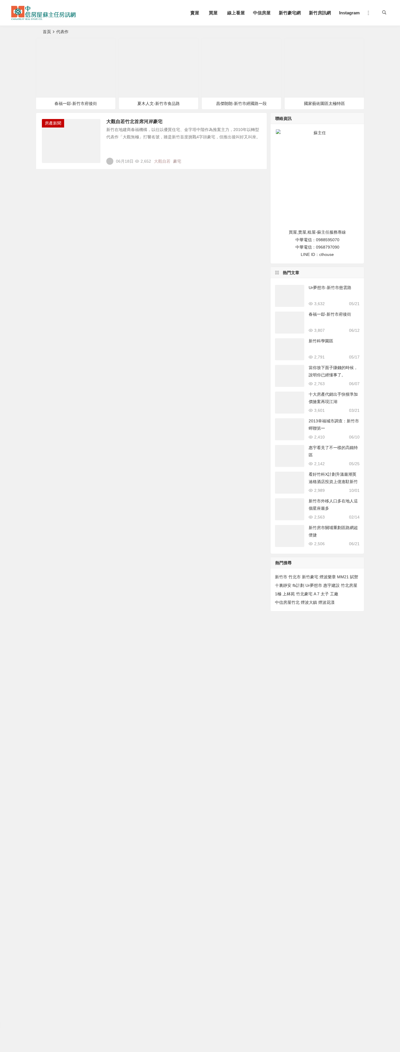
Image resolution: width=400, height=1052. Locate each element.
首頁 (47, 31)
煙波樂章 (327, 577)
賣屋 (194, 12)
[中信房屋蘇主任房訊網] (43, 18)
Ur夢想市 (313, 585)
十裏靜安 (283, 585)
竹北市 (294, 577)
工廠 (334, 594)
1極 (278, 594)
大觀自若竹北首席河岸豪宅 (134, 121)
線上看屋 (236, 12)
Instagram (349, 12)
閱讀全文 (255, 159)
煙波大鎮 (309, 602)
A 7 (316, 594)
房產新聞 (53, 123)
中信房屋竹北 (287, 602)
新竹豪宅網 (290, 12)
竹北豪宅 (304, 594)
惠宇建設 (331, 585)
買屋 (213, 12)
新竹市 (281, 577)
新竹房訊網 (320, 12)
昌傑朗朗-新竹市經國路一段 (241, 103)
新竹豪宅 (310, 577)
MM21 (343, 577)
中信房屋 (262, 12)
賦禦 (354, 577)
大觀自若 (162, 161)
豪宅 (177, 161)
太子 (325, 594)
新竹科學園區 (321, 341)
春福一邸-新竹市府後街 (75, 103)
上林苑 (289, 594)
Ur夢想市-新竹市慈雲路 (330, 287)
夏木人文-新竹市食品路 (158, 103)
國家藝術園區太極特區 (324, 103)
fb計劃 (298, 585)
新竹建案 (50, 45)
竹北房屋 (349, 585)
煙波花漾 (326, 602)
